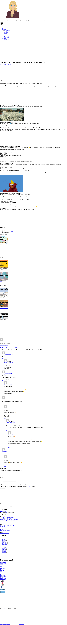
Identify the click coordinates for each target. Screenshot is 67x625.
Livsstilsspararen (3, 576)
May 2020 (4, 540)
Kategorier (4, 29)
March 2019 (4, 552)
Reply (3, 358)
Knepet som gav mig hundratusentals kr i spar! (7, 520)
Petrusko (1, 564)
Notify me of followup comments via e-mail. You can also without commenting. (22, 486)
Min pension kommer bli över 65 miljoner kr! (7, 521)
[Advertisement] (29, 72)
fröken (25, 337)
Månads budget (6, 36)
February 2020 (4, 543)
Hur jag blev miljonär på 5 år (4, 528)
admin (12, 64)
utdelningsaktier (56, 337)
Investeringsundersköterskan (4, 565)
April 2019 (4, 551)
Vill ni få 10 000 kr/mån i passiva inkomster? (7, 517)
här (6, 512)
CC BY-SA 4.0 (11, 231)
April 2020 (4, 541)
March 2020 (4, 542)
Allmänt (5, 35)
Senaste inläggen (3, 511)
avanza (23, 337)
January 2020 (4, 544)
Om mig (3, 28)
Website (1, 482)
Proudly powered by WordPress (5, 624)
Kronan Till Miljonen (3, 562)
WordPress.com (21, 624)
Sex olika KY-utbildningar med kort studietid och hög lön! (11, 346)
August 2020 (4, 538)
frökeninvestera (38, 337)
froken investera (28, 337)
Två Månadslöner (8, 354)
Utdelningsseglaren (3, 566)
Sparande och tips (7, 30)
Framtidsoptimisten (3, 578)
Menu (1, 24)
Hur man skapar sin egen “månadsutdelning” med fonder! (9, 519)
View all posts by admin (4, 345)
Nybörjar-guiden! (5, 38)
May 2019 (4, 550)
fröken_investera (33, 337)
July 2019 (3, 548)
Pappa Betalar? (2, 568)
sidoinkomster (48, 337)
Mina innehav (2, 526)
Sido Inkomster (6, 34)
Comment (1, 477)
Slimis (1, 571)
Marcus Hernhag (3, 563)
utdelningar (52, 337)
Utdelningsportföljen (8, 373)
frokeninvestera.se (43, 337)
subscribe (28, 486)
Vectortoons (7, 230)
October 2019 (4, 546)
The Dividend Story (3, 573)
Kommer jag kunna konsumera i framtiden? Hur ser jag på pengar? (11, 347)
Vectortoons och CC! (5, 39)
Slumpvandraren (2, 579)
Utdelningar (6, 32)
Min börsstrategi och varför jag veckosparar (7, 525)
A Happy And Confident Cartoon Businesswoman (17, 229)
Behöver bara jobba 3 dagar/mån (5, 530)
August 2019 (4, 547)
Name (1, 479)
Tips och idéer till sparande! (4, 522)
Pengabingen (2, 570)
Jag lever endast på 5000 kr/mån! (5, 518)
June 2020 (4, 539)
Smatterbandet (2, 575)
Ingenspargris (2, 574)
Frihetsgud (2, 569)
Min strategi (4, 27)
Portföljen (5, 33)
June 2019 (4, 549)
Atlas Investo (2, 577)
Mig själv (5, 31)
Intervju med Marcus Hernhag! (5, 533)
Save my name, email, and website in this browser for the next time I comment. (13, 484)
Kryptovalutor (6, 37)
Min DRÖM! (2, 529)
